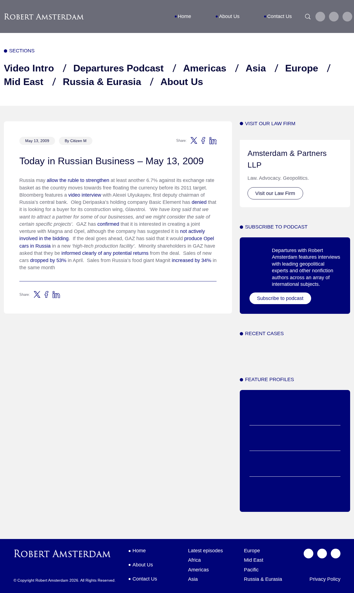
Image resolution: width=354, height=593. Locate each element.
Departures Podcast (118, 68)
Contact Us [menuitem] (279, 16)
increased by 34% (190, 260)
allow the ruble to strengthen (78, 180)
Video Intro (29, 68)
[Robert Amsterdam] (44, 16)
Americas (204, 68)
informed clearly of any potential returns (104, 253)
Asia (256, 68)
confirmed (109, 224)
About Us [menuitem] (229, 16)
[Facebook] (333, 17)
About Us (181, 81)
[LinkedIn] (347, 17)
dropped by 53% (48, 260)
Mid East (23, 81)
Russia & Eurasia (102, 81)
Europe (301, 68)
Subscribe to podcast (280, 298)
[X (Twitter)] (320, 17)
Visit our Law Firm (275, 193)
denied (199, 202)
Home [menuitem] (184, 16)
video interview (84, 195)
